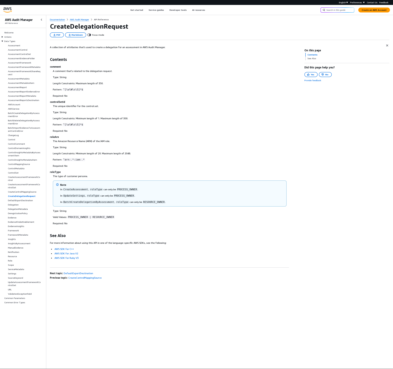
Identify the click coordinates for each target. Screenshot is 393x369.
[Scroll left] (128, 10)
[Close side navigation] (41, 19)
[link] (101, 19)
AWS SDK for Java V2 (66, 253)
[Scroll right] (207, 10)
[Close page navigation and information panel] (387, 45)
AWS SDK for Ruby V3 (66, 257)
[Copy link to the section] (47, 59)
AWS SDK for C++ (64, 249)
